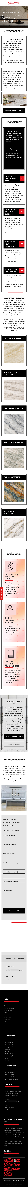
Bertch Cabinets (10, 1072)
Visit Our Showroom (14, 744)
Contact (6, 1026)
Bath (5, 1012)
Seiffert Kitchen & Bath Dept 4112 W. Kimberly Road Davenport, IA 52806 (13, 1093)
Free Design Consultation (14, 110)
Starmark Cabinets (10, 1077)
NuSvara (20, 1184)
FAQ (5, 1024)
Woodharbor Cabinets (11, 1079)
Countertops (8, 1010)
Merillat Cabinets (10, 1075)
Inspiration (7, 1019)
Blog (5, 1021)
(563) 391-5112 (11, 966)
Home (5, 1006)
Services (6, 1015)
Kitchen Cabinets (9, 1008)
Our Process (7, 1017)
